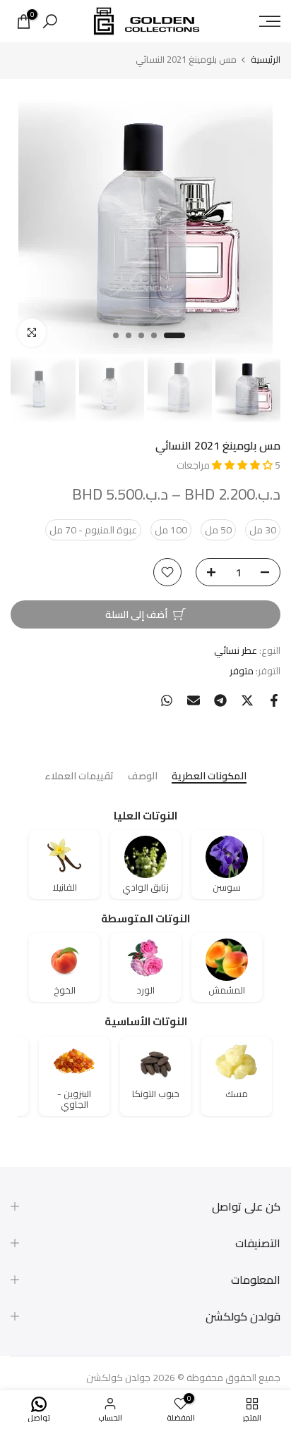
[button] (243, 465)
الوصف (143, 777)
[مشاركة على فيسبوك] (274, 700)
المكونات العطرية (209, 777)
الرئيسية (265, 59)
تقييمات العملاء (79, 777)
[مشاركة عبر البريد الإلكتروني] (193, 700)
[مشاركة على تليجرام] (220, 700)
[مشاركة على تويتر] (247, 700)
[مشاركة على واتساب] (166, 700)
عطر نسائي (235, 650)
